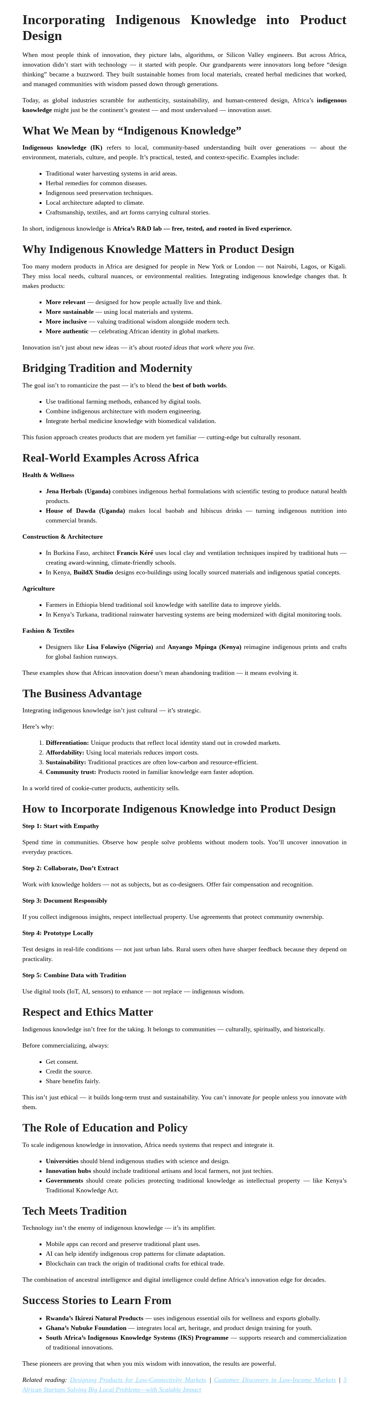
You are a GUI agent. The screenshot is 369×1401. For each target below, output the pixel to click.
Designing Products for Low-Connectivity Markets (138, 1379)
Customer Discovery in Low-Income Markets (275, 1379)
